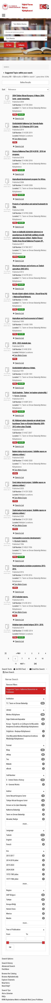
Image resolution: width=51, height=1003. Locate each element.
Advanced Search (8, 966)
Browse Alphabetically (10, 977)
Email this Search (38, 669)
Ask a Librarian (7, 993)
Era (7, 851)
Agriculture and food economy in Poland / (28, 318)
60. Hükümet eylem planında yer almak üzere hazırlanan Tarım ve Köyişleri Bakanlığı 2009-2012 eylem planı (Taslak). (28, 423)
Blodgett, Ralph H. (21, 541)
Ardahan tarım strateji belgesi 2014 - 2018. (28, 625)
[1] (5, 653)
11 (16, 664)
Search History (7, 963)
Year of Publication (13, 929)
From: (8, 934)
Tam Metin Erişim (20, 139)
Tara (9, 45)
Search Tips (6, 990)
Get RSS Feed (20, 669)
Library (8, 710)
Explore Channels (8, 980)
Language (9, 830)
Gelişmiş (21, 45)
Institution (10, 699)
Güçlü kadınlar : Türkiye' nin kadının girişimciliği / (29, 393)
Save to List (19, 119)
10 (42, 659)
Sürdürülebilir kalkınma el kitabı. (23, 368)
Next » (22, 664)
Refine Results (25, 82)
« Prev (18, 653)
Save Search (9, 672)
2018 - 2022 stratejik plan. (21, 343)
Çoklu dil (34, 24)
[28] (35, 664)
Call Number (10, 775)
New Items (6, 983)
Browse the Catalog (9, 974)
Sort (3, 89)
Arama (6, 24)
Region (9, 890)
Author (8, 791)
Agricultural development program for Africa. (29, 179)
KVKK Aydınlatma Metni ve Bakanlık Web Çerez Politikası (22, 1000)
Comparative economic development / (26, 538)
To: (27, 934)
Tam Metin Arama (19, 24)
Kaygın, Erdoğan (20, 396)
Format (9, 745)
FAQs (4, 996)
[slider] (7, 942)
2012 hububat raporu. (20, 597)
